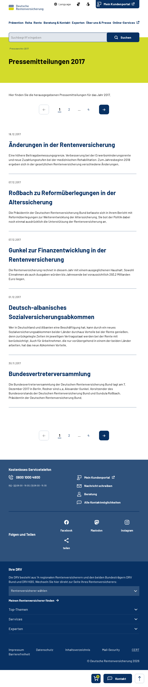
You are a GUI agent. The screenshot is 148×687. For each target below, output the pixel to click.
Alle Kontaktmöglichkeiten (102, 502)
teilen (66, 547)
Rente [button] (38, 22)
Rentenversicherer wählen (29, 590)
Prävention (16, 22)
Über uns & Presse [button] (98, 22)
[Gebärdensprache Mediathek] (78, 4)
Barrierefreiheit (19, 654)
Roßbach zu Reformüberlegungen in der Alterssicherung (62, 197)
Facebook (66, 530)
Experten (16, 628)
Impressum (16, 649)
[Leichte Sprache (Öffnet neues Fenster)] (88, 4)
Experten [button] (78, 22)
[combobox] (58, 37)
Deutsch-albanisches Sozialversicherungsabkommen (51, 312)
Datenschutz (44, 649)
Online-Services (124, 22)
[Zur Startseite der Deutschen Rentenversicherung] (26, 8)
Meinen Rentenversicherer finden (32, 600)
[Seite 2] (104, 109)
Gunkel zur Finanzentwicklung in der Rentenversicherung (57, 254)
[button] (62, 4)
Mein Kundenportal (117, 4)
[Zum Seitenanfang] (139, 678)
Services (15, 619)
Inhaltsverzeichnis (77, 649)
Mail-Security (111, 649)
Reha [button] (28, 22)
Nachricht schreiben (98, 485)
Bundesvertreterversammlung (50, 373)
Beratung (90, 494)
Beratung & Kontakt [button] (57, 22)
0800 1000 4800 (28, 477)
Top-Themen (18, 609)
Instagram (127, 530)
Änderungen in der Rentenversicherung (62, 144)
